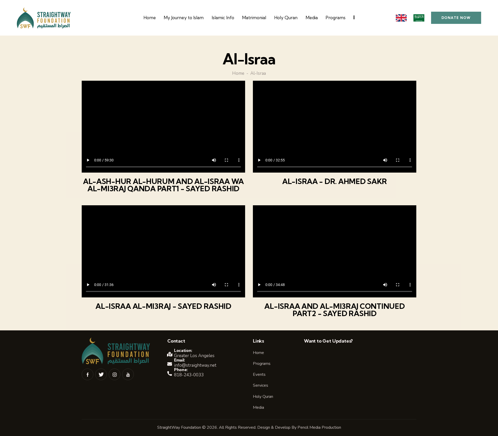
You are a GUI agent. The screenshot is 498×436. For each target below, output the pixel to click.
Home (238, 73)
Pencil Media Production (319, 427)
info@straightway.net (195, 365)
